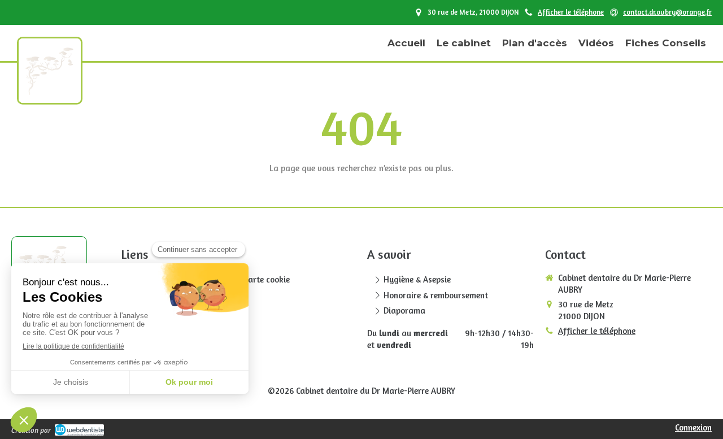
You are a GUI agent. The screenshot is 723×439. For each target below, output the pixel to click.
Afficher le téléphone (571, 12)
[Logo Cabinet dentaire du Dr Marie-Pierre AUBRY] (49, 91)
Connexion (693, 427)
